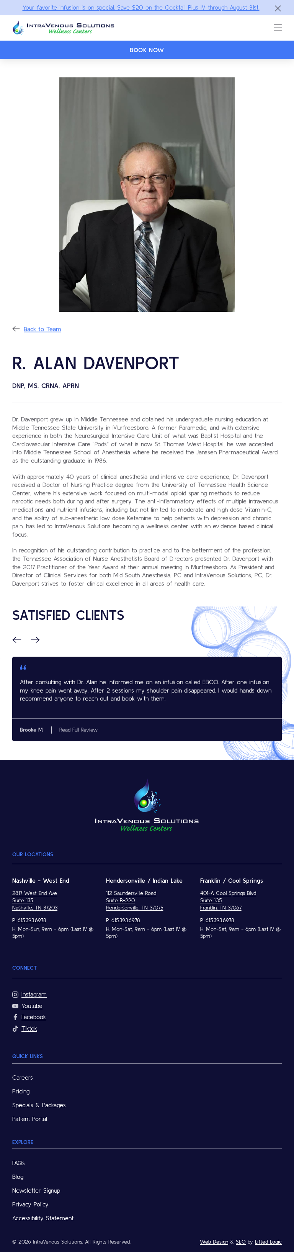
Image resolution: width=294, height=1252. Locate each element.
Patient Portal (29, 1118)
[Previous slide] (16, 639)
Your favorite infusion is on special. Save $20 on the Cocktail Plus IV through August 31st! (141, 7)
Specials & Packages (39, 1104)
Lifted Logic (268, 1242)
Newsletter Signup (36, 1190)
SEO (241, 1242)
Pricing (20, 1091)
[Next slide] (35, 639)
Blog (17, 1176)
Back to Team (42, 328)
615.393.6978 (32, 920)
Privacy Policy (30, 1204)
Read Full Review (78, 730)
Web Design (214, 1242)
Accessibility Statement (43, 1217)
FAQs (18, 1162)
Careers (22, 1077)
